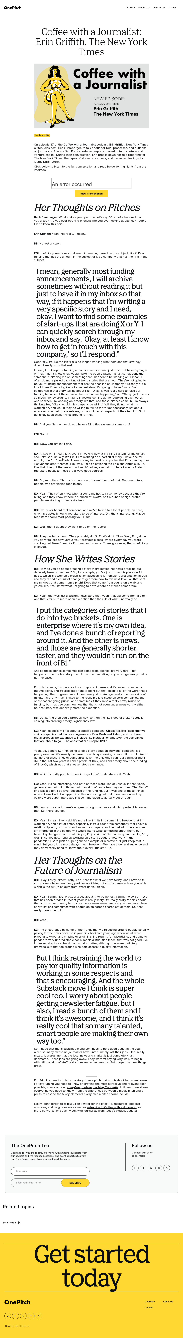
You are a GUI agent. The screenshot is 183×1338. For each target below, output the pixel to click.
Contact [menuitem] (173, 7)
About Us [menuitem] (168, 1301)
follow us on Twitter (77, 1104)
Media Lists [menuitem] (144, 7)
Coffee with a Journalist (79, 144)
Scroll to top (9, 1222)
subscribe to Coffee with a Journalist (112, 1107)
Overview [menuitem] (150, 1301)
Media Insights (42, 135)
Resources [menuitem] (159, 7)
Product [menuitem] (131, 7)
